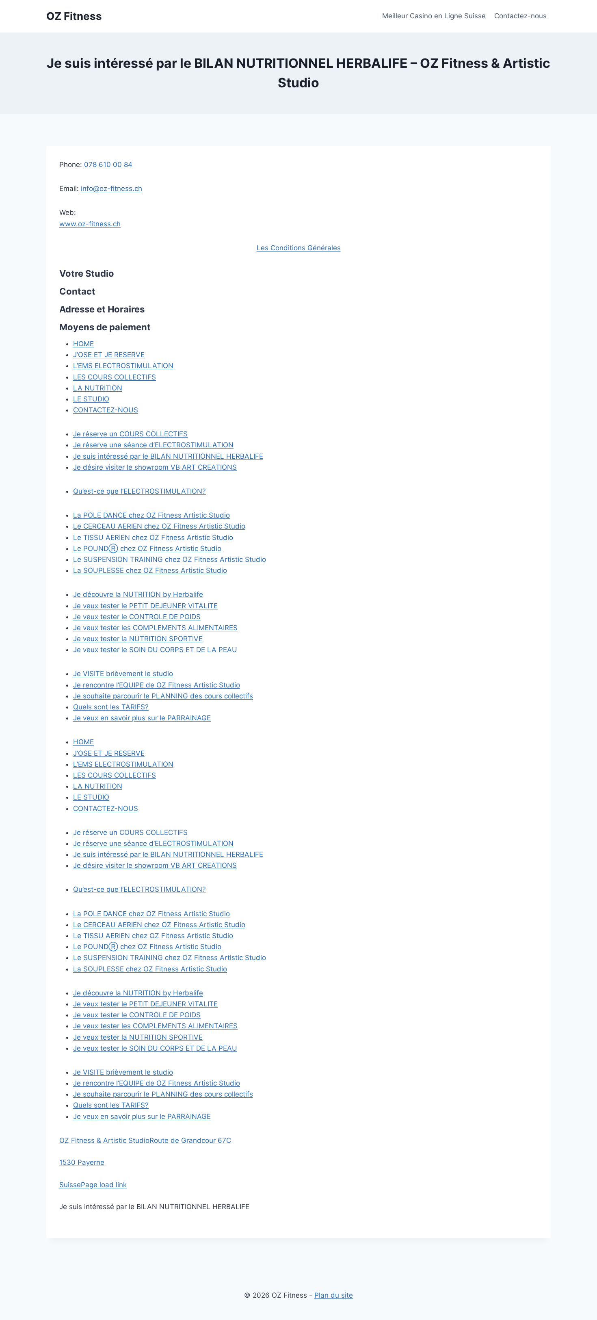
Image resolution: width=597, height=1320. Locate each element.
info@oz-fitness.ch (111, 188)
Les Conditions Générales (299, 248)
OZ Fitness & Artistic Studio (104, 1140)
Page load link (104, 1185)
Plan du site (333, 1295)
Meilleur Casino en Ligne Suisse (434, 16)
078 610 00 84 (108, 164)
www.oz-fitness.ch (90, 224)
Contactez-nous (520, 16)
